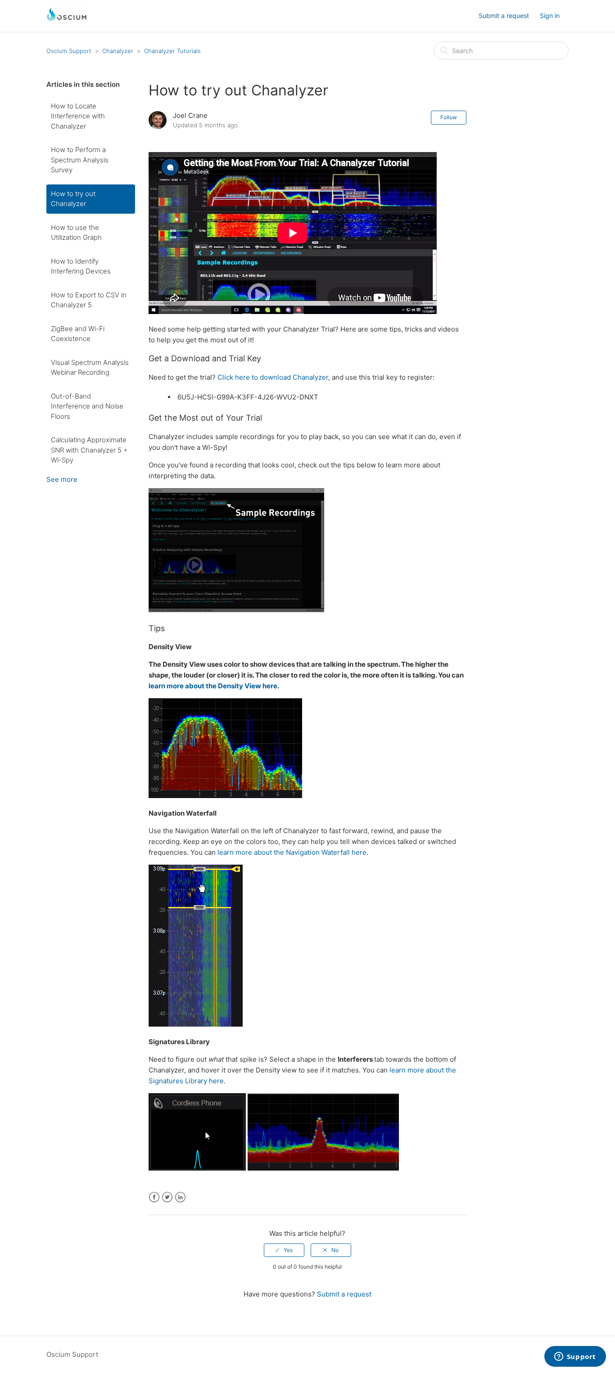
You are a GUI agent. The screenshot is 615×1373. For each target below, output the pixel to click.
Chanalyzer (117, 50)
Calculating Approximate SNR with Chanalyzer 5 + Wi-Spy (89, 449)
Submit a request (504, 15)
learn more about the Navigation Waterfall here (291, 852)
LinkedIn (180, 1197)
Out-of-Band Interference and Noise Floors (87, 406)
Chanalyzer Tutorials (172, 50)
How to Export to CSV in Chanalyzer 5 (89, 300)
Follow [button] (448, 117)
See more (61, 479)
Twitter (167, 1197)
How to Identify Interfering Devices (81, 266)
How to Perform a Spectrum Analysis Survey (80, 159)
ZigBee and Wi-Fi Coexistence (77, 333)
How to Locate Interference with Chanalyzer (78, 116)
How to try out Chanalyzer (73, 198)
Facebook (154, 1197)
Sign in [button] (550, 15)
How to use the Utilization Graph (76, 232)
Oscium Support (68, 50)
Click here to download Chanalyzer (272, 377)
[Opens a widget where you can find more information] (575, 1357)
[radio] (284, 1250)
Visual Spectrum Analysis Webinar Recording (90, 367)
